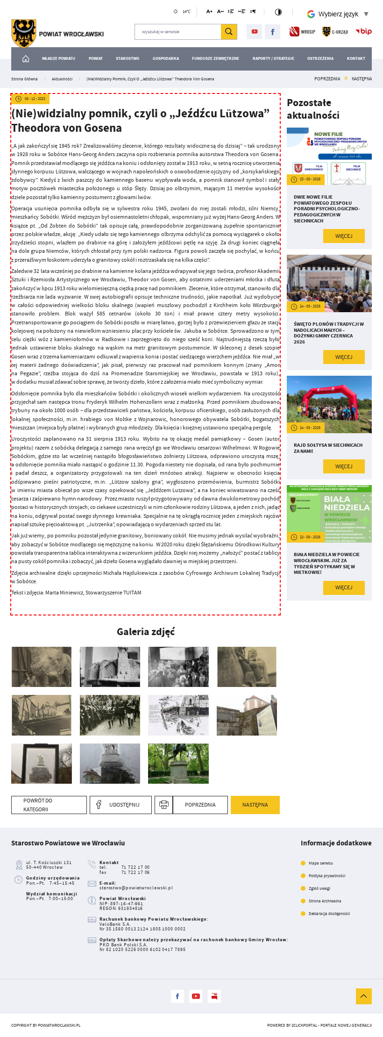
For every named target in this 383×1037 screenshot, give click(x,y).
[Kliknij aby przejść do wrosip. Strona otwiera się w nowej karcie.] (302, 31)
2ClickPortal (304, 1025)
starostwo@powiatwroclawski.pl (136, 888)
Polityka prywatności (327, 876)
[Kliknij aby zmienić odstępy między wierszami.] (231, 12)
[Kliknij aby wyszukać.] (229, 31)
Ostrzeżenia (320, 58)
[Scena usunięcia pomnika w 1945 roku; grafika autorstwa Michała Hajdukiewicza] (178, 715)
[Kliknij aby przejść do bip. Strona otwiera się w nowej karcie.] (363, 31)
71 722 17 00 (135, 867)
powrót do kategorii (37, 805)
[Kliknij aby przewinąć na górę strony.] (364, 996)
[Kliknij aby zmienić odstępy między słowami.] (242, 12)
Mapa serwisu (321, 863)
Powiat (96, 58)
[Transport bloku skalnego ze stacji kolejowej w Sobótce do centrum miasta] (178, 667)
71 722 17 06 (135, 872)
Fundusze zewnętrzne (215, 58)
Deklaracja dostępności (329, 913)
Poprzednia (327, 79)
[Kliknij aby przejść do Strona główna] (25, 59)
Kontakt (356, 58)
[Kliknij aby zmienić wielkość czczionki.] (209, 12)
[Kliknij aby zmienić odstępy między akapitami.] (253, 12)
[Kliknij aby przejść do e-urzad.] (335, 31)
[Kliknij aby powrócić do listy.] (346, 79)
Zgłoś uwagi (319, 888)
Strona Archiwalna (325, 901)
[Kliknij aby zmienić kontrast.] (278, 12)
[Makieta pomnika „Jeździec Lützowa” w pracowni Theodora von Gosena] (110, 667)
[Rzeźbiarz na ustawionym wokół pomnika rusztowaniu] (41, 715)
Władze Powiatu (58, 58)
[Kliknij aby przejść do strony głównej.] (57, 34)
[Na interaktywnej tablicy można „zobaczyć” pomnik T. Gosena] (41, 764)
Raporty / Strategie (273, 58)
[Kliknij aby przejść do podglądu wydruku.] (164, 805)
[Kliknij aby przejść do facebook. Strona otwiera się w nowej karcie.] (272, 32)
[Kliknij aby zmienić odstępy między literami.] (220, 12)
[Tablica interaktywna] (110, 764)
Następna (362, 79)
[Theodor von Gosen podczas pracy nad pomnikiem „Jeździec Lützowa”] (247, 667)
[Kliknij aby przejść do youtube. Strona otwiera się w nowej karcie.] (254, 32)
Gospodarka (166, 58)
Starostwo (127, 58)
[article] (329, 188)
